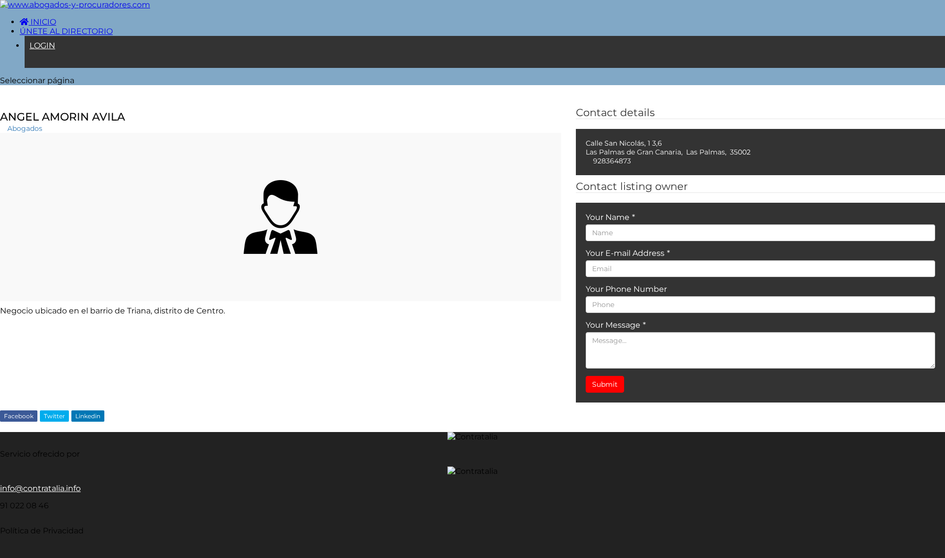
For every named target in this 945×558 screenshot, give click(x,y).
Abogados (24, 128)
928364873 (612, 160)
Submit (605, 384)
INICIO (42, 22)
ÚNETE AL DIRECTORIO (66, 31)
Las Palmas (705, 152)
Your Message (616, 325)
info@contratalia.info (40, 488)
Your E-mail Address (628, 253)
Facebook (18, 416)
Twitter (54, 416)
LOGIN (42, 45)
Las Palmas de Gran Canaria (633, 152)
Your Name (610, 217)
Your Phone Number (626, 289)
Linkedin (87, 416)
